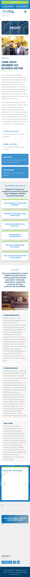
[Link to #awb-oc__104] (25, 11)
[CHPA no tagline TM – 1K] (8, 11)
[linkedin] (18, 562)
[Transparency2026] (15, 524)
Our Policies (11, 572)
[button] (4, 484)
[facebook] (14, 562)
